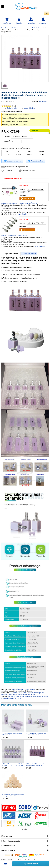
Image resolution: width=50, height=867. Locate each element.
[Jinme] (40, 823)
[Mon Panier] (5, 864)
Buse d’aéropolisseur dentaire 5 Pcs (14, 236)
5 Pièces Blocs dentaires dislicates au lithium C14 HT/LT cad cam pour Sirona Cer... (13, 765)
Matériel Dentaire (17, 689)
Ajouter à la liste (29, 108)
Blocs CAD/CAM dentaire (15, 28)
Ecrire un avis (12, 108)
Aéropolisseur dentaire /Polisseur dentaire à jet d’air (19, 203)
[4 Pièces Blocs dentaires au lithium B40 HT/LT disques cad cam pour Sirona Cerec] (13, 721)
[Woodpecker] (40, 815)
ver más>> (25, 829)
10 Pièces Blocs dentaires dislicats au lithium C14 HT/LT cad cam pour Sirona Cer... (37, 735)
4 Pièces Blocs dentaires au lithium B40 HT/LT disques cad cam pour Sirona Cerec (12, 735)
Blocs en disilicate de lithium (33, 28)
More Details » (23, 214)
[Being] (9, 808)
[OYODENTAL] (40, 854)
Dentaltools (43, 101)
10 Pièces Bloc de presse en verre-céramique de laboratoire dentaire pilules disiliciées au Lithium (22, 694)
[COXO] (25, 808)
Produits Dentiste (30, 689)
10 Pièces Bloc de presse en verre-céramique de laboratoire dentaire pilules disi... (13, 796)
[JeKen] (9, 815)
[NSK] (25, 815)
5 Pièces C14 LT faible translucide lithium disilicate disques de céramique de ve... (36, 765)
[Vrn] (25, 823)
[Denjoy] (40, 808)
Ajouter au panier (31, 864)
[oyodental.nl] (25, 856)
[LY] (9, 823)
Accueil (3, 28)
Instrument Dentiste (24, 860)
